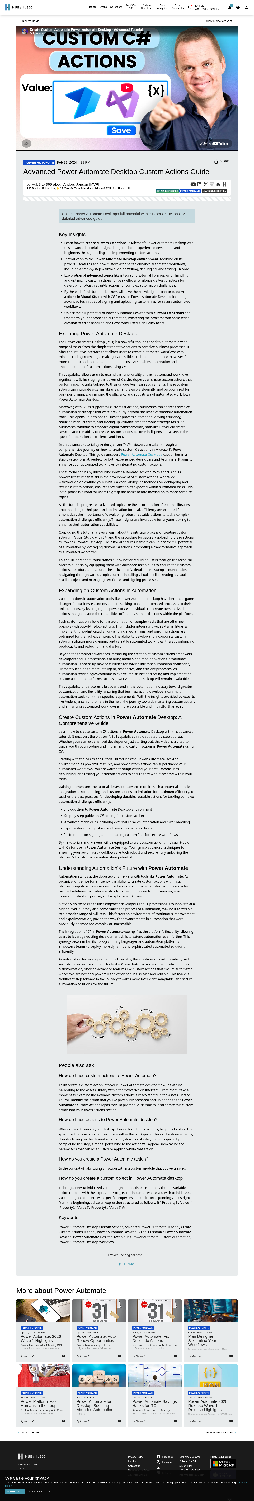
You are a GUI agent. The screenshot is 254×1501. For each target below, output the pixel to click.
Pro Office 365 (131, 7)
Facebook (167, 1456)
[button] (209, 9)
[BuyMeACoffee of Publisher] (212, 185)
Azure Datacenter (178, 7)
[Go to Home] (18, 7)
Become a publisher (139, 1470)
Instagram (167, 1462)
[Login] (246, 7)
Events (104, 6)
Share (224, 161)
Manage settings (39, 1491)
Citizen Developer (147, 7)
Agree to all (15, 1491)
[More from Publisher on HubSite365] (224, 185)
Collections (116, 6)
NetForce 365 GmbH (190, 1456)
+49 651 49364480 (189, 1470)
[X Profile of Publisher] (206, 185)
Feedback (129, 1264)
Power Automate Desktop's (141, 454)
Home (92, 6)
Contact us (134, 1465)
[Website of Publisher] (218, 185)
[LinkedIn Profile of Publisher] (199, 185)
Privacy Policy (135, 1456)
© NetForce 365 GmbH (28, 1464)
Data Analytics (162, 7)
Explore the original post (125, 1255)
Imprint (132, 1461)
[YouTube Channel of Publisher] (193, 185)
